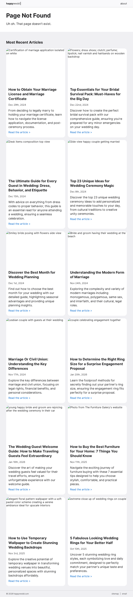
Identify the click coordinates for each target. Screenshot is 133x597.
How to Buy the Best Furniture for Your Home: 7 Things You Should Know (95, 451)
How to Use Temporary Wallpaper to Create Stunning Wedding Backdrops (33, 542)
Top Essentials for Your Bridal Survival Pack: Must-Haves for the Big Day (95, 94)
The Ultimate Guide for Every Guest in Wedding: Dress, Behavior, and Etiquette (32, 185)
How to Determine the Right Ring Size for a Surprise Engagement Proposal (97, 364)
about (123, 3)
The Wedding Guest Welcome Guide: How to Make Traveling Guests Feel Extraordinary (33, 451)
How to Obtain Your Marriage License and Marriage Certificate (32, 94)
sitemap (115, 593)
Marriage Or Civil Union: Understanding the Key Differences (28, 364)
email (124, 593)
